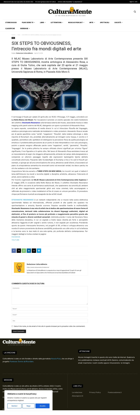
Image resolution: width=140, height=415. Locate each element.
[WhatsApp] (24, 250)
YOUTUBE (15, 240)
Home (13, 35)
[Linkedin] (29, 250)
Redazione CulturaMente (24, 53)
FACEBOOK (16, 237)
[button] (134, 11)
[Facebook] (14, 250)
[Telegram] (39, 250)
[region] (28, 400)
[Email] (34, 250)
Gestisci (14, 406)
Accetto (42, 406)
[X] (19, 250)
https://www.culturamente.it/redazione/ (38, 267)
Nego (28, 406)
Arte (19, 35)
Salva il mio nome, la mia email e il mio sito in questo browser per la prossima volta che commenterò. (49, 326)
